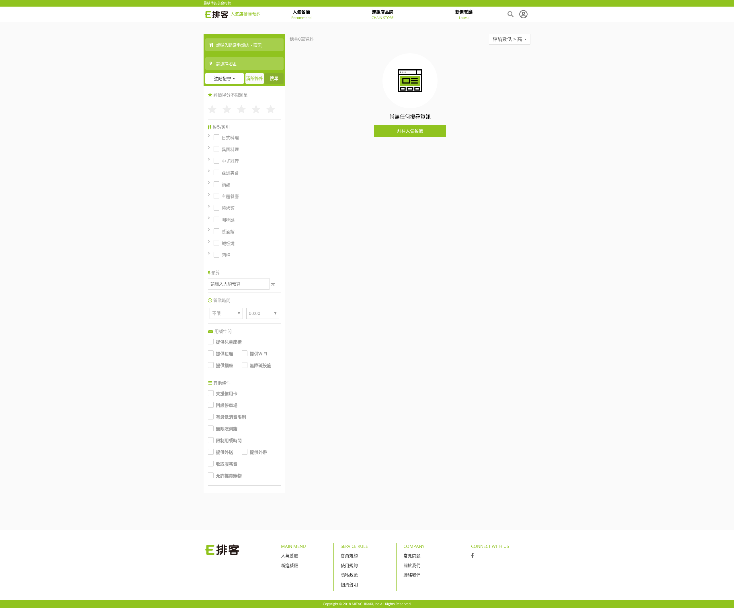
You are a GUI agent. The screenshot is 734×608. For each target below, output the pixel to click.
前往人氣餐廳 (410, 131)
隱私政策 (349, 575)
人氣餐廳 (289, 555)
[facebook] (472, 555)
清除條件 (254, 78)
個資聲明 (349, 584)
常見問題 (412, 555)
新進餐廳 (289, 565)
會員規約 (349, 555)
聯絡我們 (412, 575)
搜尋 (274, 78)
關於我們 (412, 565)
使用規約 (349, 565)
